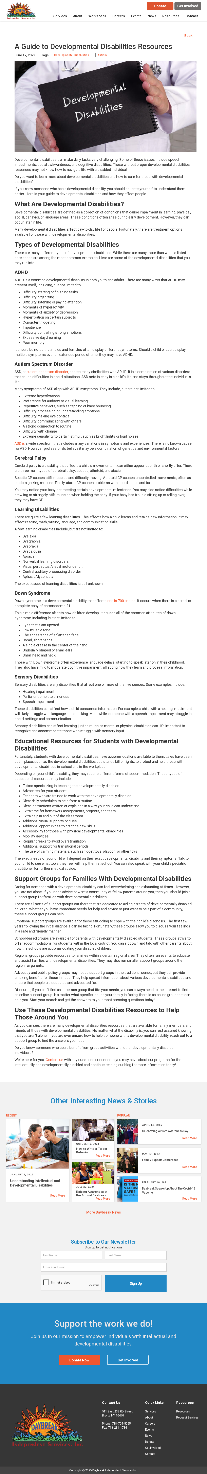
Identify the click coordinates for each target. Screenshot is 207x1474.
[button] (60, 16)
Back (188, 35)
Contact (192, 16)
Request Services (187, 1417)
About (149, 1417)
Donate (160, 6)
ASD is (20, 443)
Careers (150, 1423)
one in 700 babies (121, 601)
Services (150, 1411)
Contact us (54, 1060)
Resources (183, 1411)
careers (118, 16)
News (152, 16)
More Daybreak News (103, 1212)
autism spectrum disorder (47, 372)
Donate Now (79, 1360)
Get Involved (187, 6)
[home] (22, 11)
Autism (102, 55)
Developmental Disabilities (71, 55)
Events (136, 16)
